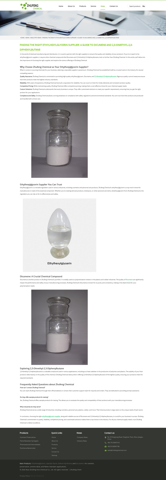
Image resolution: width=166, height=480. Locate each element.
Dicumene (80, 463)
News (103, 6)
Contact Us (114, 6)
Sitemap (54, 455)
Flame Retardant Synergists (29, 441)
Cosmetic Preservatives (28, 437)
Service (93, 6)
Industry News (82, 441)
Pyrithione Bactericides (27, 448)
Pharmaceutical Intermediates (30, 445)
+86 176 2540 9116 (113, 443)
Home (61, 6)
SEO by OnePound (37, 476)
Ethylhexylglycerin (38, 463)
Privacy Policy (25, 476)
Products (82, 6)
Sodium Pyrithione (65, 463)
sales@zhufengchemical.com (117, 450)
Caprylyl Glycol (51, 463)
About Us (71, 6)
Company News (82, 437)
